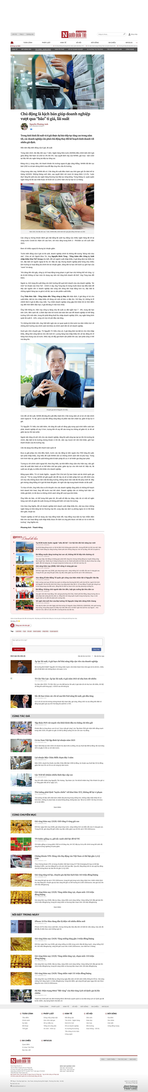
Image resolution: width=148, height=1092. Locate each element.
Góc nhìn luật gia (49, 1020)
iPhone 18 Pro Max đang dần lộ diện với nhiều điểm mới (60, 921)
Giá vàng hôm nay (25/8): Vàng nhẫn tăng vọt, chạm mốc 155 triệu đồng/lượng (64, 893)
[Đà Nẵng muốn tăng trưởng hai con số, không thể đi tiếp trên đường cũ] (25, 558)
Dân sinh (89, 1018)
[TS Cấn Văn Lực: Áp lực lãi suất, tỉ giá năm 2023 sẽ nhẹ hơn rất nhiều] (21, 684)
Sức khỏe (111, 1020)
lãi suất (29, 631)
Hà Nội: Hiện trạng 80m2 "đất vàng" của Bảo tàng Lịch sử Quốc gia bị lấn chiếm (67, 991)
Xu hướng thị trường (95, 49)
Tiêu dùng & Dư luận (114, 49)
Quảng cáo (29, 34)
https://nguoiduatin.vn (16, 1066)
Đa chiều (112, 42)
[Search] (124, 34)
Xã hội (78, 42)
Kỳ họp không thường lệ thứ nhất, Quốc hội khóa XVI (47, 46)
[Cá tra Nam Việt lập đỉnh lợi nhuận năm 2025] (21, 745)
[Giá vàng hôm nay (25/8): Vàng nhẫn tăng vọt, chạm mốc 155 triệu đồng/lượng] (21, 897)
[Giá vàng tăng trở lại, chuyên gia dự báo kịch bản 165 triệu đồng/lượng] (21, 880)
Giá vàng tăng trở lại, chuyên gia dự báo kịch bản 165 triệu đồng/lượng (66, 875)
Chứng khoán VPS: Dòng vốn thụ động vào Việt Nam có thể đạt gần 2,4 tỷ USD (67, 857)
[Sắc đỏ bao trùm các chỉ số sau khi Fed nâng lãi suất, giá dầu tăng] (21, 701)
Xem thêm (57, 807)
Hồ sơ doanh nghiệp (75, 49)
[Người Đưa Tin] (48, 1061)
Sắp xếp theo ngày (99, 656)
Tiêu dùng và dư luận (72, 1031)
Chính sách (26, 1020)
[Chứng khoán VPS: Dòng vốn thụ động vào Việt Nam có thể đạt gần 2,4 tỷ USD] (21, 861)
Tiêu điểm (25, 1018)
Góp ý (21, 34)
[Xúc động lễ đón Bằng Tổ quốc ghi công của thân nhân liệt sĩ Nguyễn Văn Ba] (25, 582)
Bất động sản (26, 49)
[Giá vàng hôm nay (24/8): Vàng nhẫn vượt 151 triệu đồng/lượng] (21, 978)
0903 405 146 (15, 1083)
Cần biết (110, 1023)
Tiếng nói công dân (50, 1026)
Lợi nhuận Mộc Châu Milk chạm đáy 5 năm (54, 757)
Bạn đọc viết (26, 1050)
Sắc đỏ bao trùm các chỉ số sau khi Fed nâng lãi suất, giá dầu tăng (64, 696)
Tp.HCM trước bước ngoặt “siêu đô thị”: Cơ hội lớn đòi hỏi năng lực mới (65, 543)
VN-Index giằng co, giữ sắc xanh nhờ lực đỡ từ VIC (57, 838)
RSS (102, 1059)
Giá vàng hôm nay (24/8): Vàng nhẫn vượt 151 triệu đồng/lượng (63, 973)
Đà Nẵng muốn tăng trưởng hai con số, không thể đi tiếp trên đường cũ (65, 554)
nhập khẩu (45, 631)
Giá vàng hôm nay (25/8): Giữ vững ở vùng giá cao (56, 566)
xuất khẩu (18, 631)
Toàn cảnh (27, 42)
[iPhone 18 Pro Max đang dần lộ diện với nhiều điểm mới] (21, 926)
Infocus (129, 42)
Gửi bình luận (18, 649)
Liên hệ (14, 34)
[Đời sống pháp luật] (116, 1087)
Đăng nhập (96, 649)
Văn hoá (89, 1023)
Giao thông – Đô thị (92, 1028)
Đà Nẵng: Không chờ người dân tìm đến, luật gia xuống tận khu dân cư (65, 589)
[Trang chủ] (74, 34)
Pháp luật (46, 42)
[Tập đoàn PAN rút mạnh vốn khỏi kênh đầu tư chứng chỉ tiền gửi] (21, 728)
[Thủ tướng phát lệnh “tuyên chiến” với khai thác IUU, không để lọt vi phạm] (21, 797)
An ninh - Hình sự (49, 1028)
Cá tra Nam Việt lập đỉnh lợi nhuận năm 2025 (55, 740)
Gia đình (110, 1018)
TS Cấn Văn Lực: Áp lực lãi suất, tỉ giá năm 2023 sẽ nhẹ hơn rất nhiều (65, 678)
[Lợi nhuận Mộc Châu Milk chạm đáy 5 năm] (21, 762)
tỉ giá (24, 631)
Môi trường (90, 1026)
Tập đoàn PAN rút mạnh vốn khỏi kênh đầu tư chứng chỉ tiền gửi (64, 723)
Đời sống (95, 42)
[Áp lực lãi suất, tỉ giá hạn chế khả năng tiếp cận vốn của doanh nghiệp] (21, 666)
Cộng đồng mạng (113, 1026)
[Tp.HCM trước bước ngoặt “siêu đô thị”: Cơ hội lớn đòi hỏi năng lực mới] (25, 547)
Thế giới (25, 1028)
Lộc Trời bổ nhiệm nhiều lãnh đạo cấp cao (54, 775)
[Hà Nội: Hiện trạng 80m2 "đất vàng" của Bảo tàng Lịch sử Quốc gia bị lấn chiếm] (21, 996)
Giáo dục (89, 1020)
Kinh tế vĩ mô (59, 49)
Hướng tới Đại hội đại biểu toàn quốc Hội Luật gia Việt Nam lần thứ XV (116, 46)
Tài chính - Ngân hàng (43, 49)
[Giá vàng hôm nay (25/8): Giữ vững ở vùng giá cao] (25, 570)
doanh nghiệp (37, 631)
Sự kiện (24, 1023)
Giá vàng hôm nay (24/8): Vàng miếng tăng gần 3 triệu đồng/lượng (64, 938)
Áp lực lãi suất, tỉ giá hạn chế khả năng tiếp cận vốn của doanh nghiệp (66, 661)
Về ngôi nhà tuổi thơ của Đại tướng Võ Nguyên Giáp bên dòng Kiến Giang (66, 601)
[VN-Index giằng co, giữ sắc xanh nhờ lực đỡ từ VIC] (21, 844)
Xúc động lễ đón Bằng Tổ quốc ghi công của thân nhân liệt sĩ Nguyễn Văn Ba (67, 578)
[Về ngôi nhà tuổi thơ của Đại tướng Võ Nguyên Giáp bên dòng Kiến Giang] (25, 605)
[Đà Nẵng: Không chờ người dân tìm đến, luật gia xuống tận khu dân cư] (25, 593)
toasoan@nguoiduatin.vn (18, 1086)
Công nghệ (130, 49)
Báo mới (133, 1059)
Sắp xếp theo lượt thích (84, 656)
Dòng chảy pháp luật (50, 1018)
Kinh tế (63, 42)
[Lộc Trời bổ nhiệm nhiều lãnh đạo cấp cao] (21, 780)
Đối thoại (25, 1026)
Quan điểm (26, 1044)
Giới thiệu (111, 1059)
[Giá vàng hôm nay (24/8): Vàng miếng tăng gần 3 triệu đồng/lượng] (21, 944)
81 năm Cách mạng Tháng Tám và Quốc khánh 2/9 (79, 46)
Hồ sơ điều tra (48, 1023)
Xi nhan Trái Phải (28, 1047)
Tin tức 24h (122, 1059)
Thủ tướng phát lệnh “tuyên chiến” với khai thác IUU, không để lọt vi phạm (68, 792)
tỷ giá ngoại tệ (54, 631)
